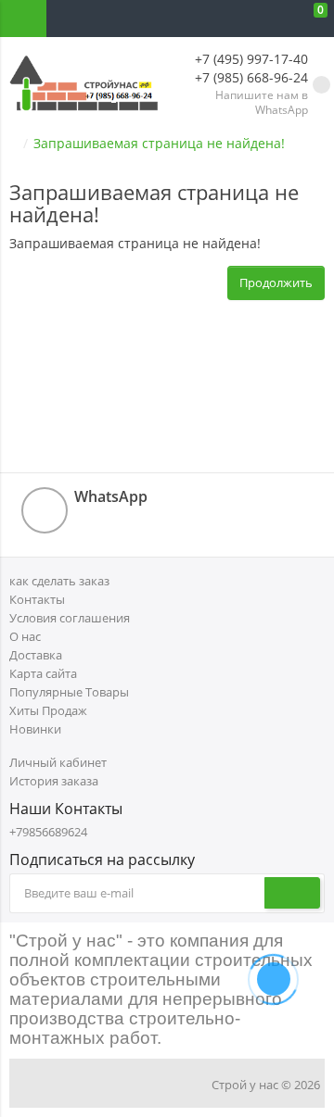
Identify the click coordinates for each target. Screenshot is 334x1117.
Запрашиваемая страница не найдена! (159, 143)
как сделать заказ (59, 580)
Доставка (35, 654)
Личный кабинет (58, 762)
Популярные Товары (69, 692)
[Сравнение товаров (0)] (241, 18)
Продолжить (276, 282)
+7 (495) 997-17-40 (249, 59)
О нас (25, 636)
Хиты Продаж (48, 710)
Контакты (37, 599)
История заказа (53, 780)
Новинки (35, 729)
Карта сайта (43, 673)
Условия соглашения (69, 617)
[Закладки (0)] (278, 18)
